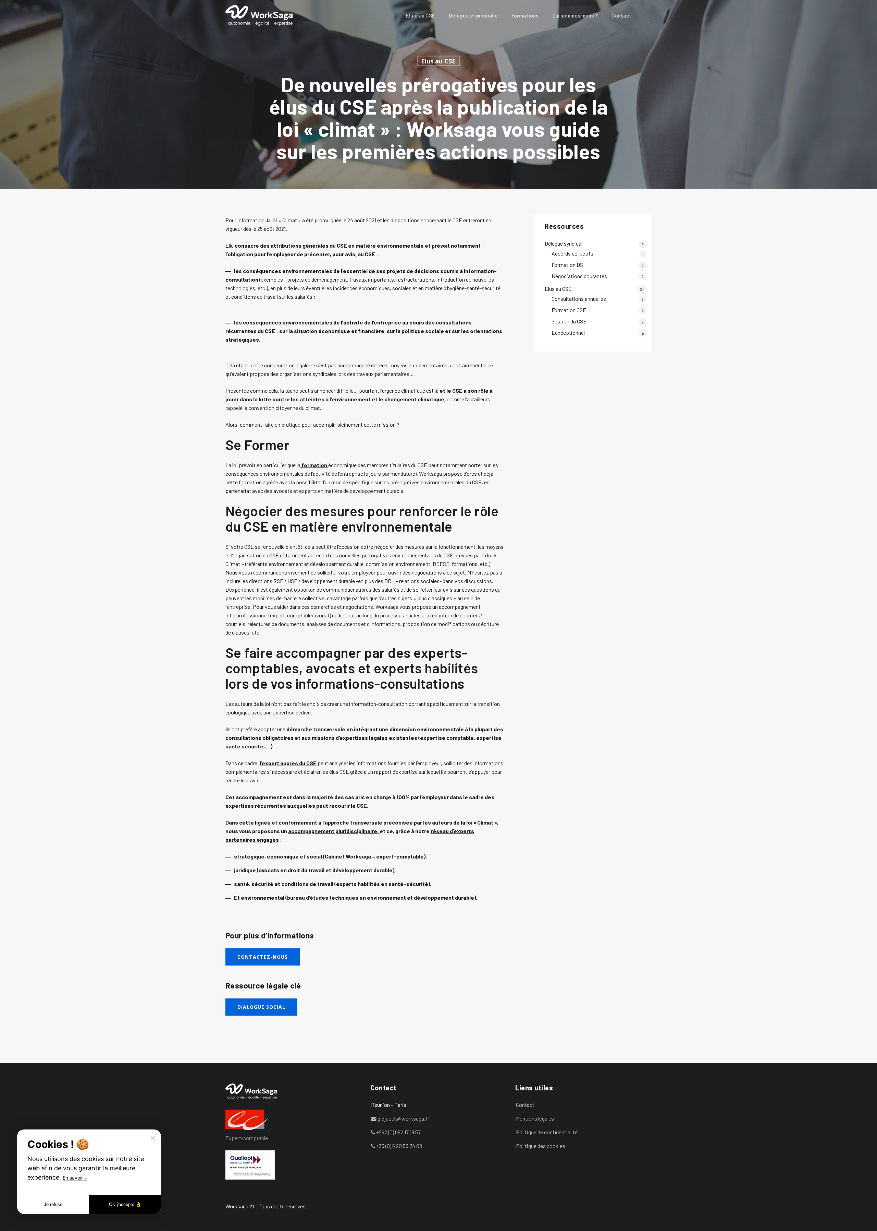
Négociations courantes (579, 276)
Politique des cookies (540, 1146)
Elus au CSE (438, 61)
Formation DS (567, 264)
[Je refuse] (152, 1138)
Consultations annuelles (579, 298)
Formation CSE (569, 310)
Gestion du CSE (569, 321)
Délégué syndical (563, 243)
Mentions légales (535, 1118)
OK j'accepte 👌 (125, 1204)
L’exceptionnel (568, 332)
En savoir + (75, 1178)
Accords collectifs (572, 253)
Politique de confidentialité (547, 1132)
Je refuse (53, 1204)
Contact (525, 1104)
